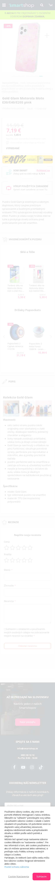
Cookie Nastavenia (18, 876)
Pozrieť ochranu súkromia (16, 866)
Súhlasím (41, 876)
